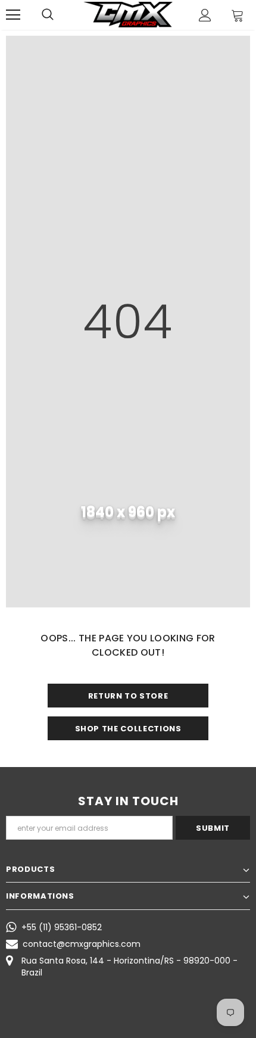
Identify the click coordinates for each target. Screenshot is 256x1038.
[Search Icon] (48, 15)
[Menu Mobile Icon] (13, 15)
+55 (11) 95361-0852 (61, 927)
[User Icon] (205, 15)
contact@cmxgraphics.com (82, 944)
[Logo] (128, 14)
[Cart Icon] (237, 15)
